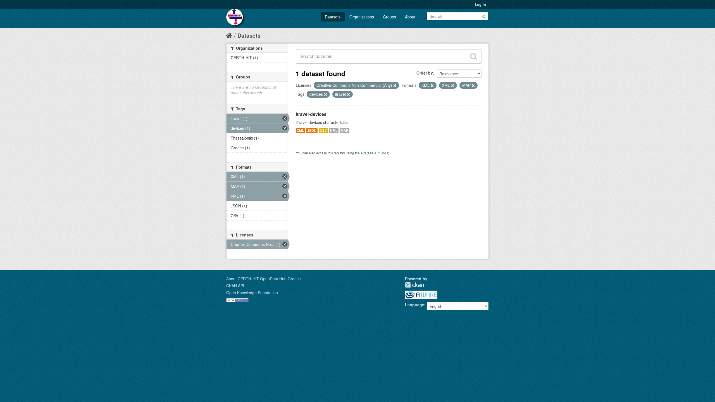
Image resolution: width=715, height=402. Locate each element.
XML (300, 130)
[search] (473, 56)
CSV (323, 130)
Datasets (332, 17)
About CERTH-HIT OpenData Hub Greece (263, 278)
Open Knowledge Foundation (252, 292)
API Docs (381, 152)
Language (414, 304)
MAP (344, 130)
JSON (311, 130)
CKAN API (235, 285)
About (410, 17)
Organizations (361, 17)
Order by (424, 73)
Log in (480, 4)
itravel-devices (311, 114)
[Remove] (394, 85)
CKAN (414, 285)
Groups (389, 17)
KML (333, 130)
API (363, 152)
